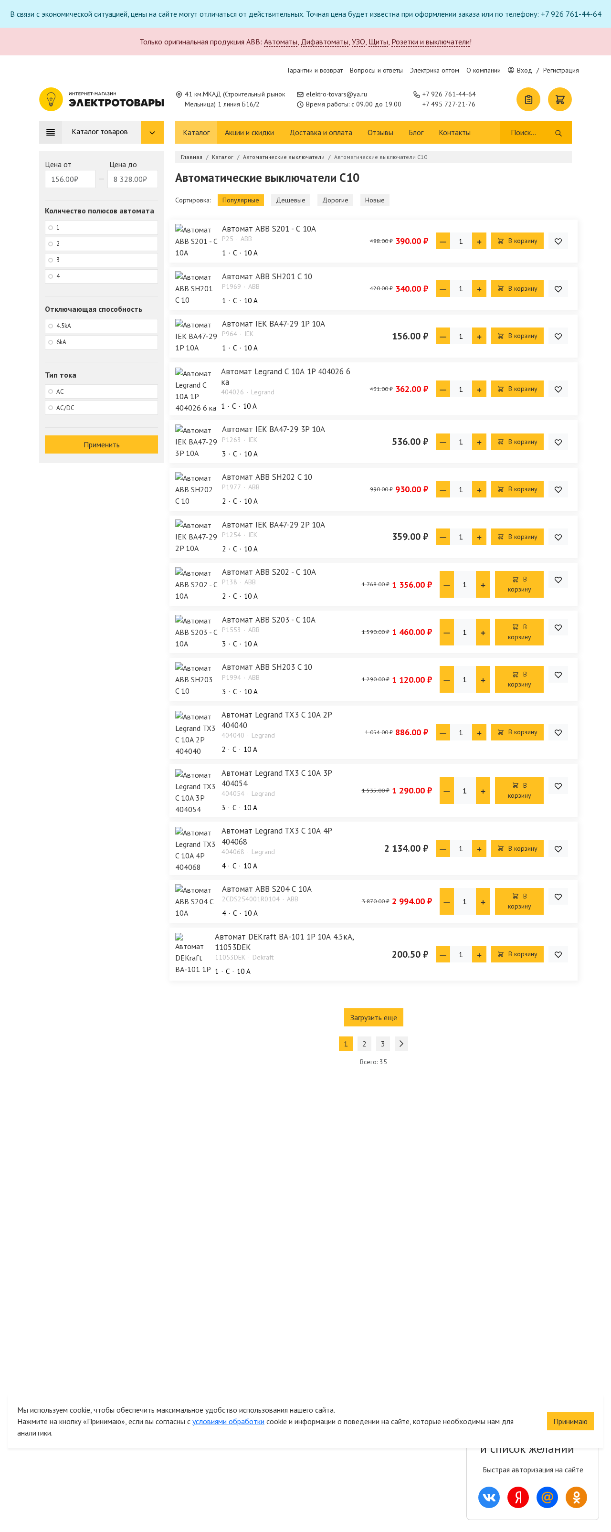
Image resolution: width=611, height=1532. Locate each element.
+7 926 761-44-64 (449, 94)
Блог (416, 132)
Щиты (378, 41)
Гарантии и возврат (315, 70)
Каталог (196, 132)
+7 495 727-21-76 (448, 104)
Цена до (123, 164)
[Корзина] (560, 99)
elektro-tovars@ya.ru (336, 94)
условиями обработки (228, 1421)
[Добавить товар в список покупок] (558, 240)
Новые (375, 200)
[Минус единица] (443, 240)
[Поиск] (558, 132)
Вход (524, 70)
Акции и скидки (249, 132)
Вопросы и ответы (376, 70)
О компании (483, 70)
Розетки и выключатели (430, 41)
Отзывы (380, 132)
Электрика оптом (434, 70)
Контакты (455, 132)
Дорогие (335, 200)
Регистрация (561, 70)
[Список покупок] (528, 99)
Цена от (58, 164)
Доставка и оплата (320, 132)
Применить (102, 444)
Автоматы (280, 41)
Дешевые (291, 200)
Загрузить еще (373, 1017)
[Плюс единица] (479, 240)
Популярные (240, 200)
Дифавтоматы (324, 41)
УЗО (358, 41)
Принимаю (570, 1421)
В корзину (521, 240)
